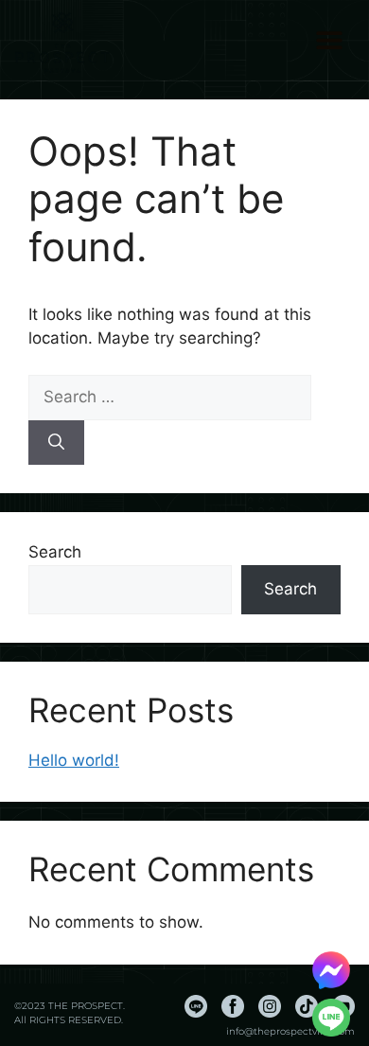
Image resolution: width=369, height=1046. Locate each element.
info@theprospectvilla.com (290, 1031)
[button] (329, 40)
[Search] (56, 443)
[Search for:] (169, 396)
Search (54, 551)
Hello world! (73, 760)
